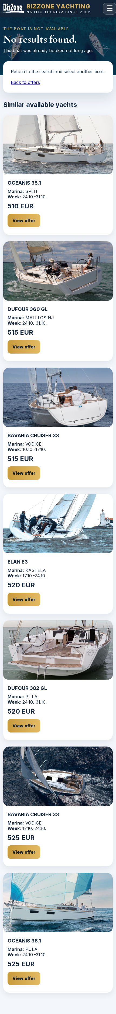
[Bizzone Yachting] (50, 9)
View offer (23, 220)
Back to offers (25, 82)
